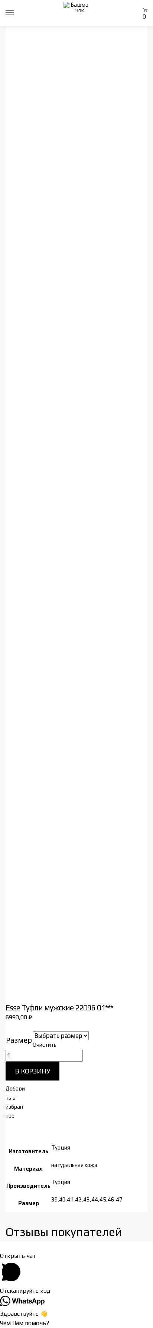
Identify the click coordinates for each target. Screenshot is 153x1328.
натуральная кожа (74, 1165)
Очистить (44, 1045)
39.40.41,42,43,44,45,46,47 (87, 1199)
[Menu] (17, 13)
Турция (60, 1147)
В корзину (32, 1071)
